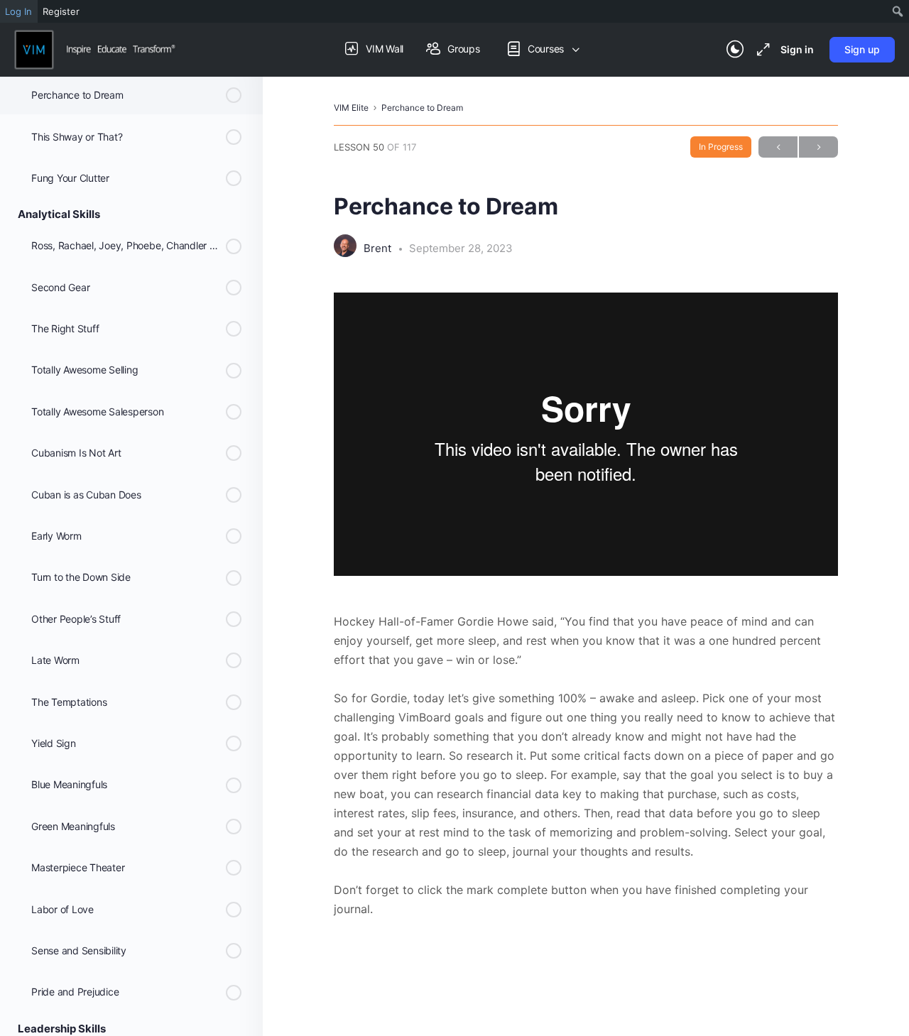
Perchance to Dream (422, 107)
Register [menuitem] (61, 11)
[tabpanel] (586, 605)
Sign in (797, 49)
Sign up (862, 49)
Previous (778, 147)
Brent (379, 248)
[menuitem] (898, 11)
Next (818, 147)
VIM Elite (351, 107)
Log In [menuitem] (18, 11)
